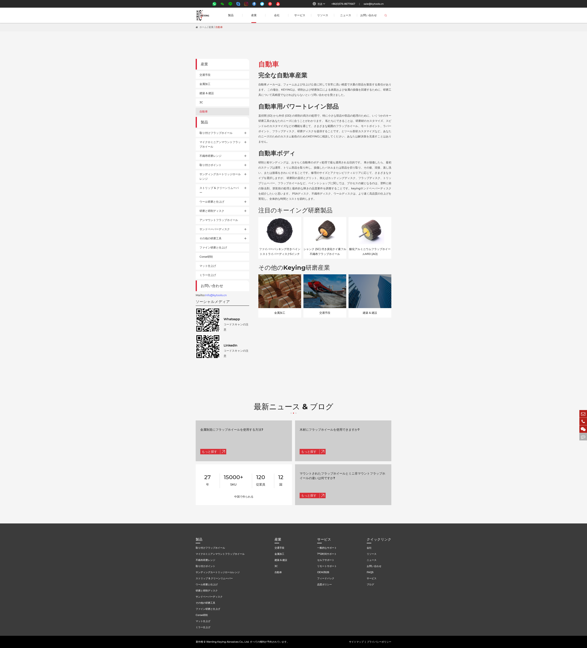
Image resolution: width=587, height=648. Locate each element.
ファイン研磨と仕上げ (213, 247)
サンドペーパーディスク (214, 229)
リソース (322, 15)
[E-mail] (583, 414)
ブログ (370, 584)
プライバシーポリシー (379, 641)
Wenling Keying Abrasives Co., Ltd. (227, 641)
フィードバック (325, 578)
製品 (231, 15)
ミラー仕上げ (207, 275)
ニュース (345, 15)
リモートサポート (327, 566)
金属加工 (204, 84)
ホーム (203, 27)
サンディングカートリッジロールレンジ (220, 176)
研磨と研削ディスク (211, 211)
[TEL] (583, 421)
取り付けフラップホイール (216, 133)
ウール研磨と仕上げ (211, 201)
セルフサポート (325, 560)
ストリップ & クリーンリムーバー (219, 190)
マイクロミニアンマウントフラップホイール (220, 144)
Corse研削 (206, 256)
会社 (277, 15)
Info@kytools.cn (216, 295)
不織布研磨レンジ (210, 156)
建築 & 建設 (206, 93)
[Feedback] (583, 436)
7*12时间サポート (327, 553)
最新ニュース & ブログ (293, 407)
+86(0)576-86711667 (343, 3)
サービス (299, 15)
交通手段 (204, 75)
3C (201, 102)
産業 (254, 15)
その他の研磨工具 (210, 238)
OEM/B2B (323, 572)
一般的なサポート (327, 547)
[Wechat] (583, 429)
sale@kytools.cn (374, 3)
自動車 (219, 27)
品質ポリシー (324, 584)
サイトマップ (356, 641)
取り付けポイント (210, 165)
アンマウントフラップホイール (218, 220)
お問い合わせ (368, 15)
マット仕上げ (207, 266)
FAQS (370, 572)
